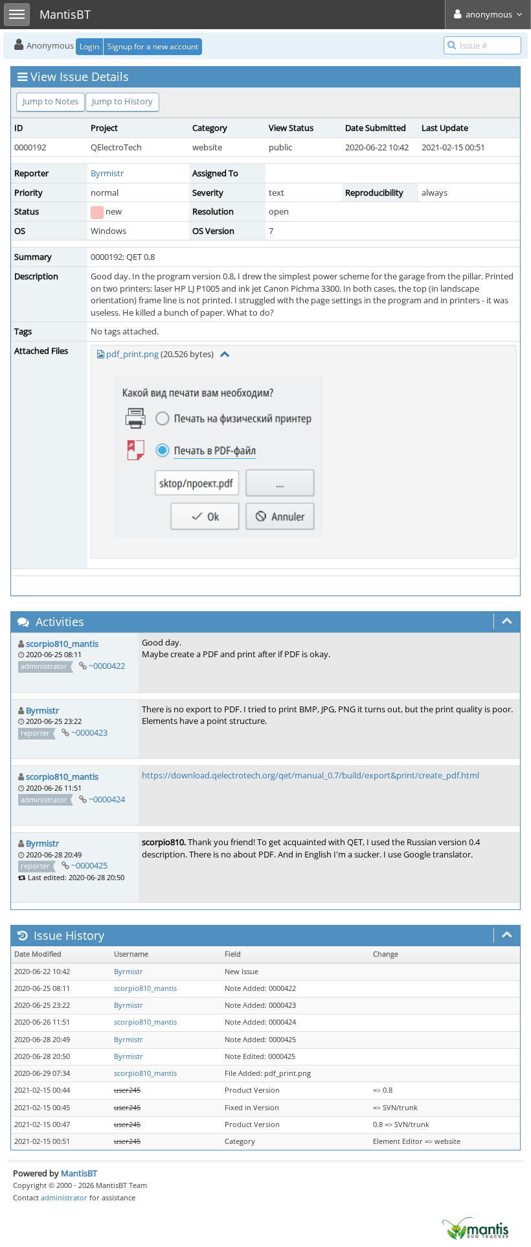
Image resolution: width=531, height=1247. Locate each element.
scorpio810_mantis (62, 643)
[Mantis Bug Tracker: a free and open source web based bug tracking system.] (475, 1227)
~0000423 (89, 732)
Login (89, 46)
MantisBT (79, 1173)
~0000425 (89, 865)
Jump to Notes (50, 101)
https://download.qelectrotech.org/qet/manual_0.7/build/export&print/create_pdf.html (310, 775)
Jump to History (122, 101)
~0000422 (107, 665)
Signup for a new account (152, 46)
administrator (64, 1197)
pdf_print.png (132, 354)
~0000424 (107, 799)
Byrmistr (107, 173)
